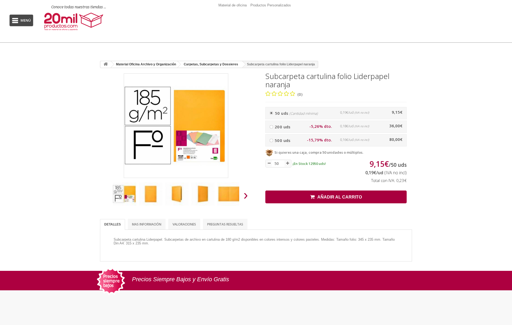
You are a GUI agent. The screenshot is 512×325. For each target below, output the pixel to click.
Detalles (112, 224)
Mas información (146, 224)
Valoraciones (184, 224)
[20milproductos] (75, 21)
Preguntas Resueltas (225, 224)
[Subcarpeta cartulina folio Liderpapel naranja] (125, 194)
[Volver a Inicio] (106, 64)
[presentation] (106, 196)
